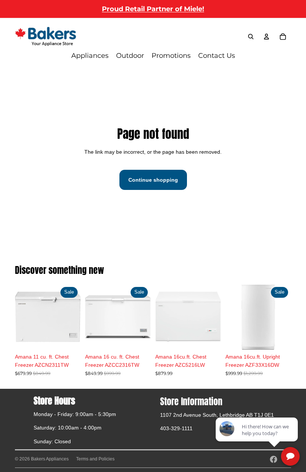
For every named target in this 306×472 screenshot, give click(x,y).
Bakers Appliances (50, 459)
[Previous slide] (91, 317)
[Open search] (251, 36)
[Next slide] (145, 317)
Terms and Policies (95, 459)
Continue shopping (153, 180)
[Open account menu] (266, 36)
